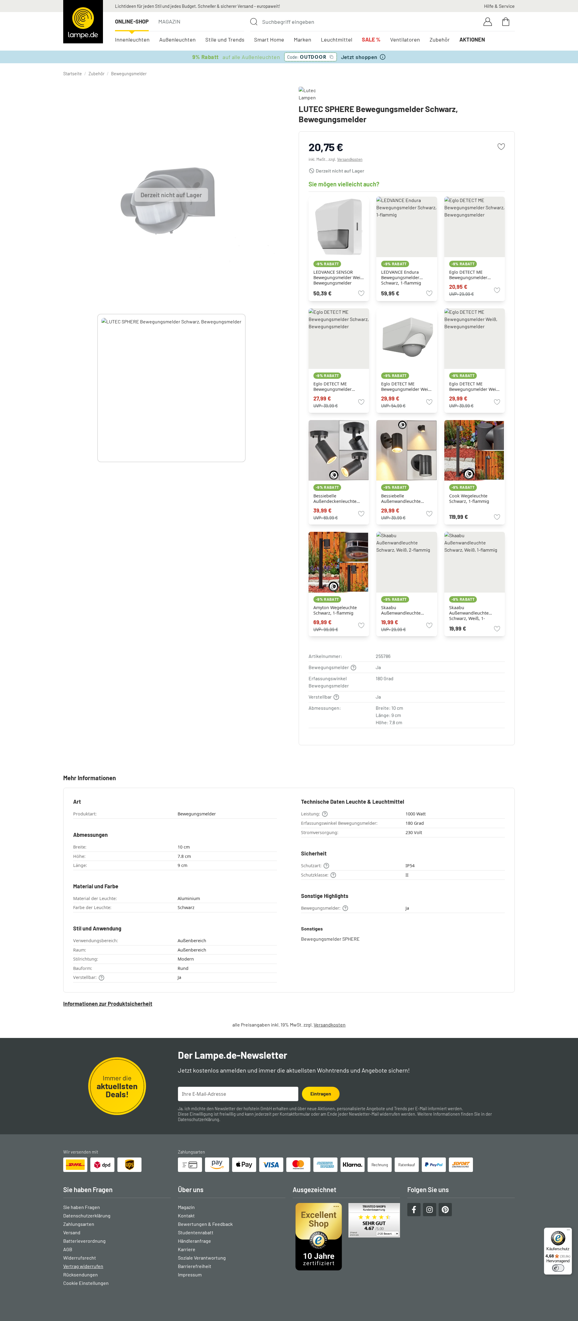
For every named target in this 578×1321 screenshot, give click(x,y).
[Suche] (253, 21)
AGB (67, 1249)
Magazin (169, 21)
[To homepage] (83, 21)
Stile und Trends (224, 39)
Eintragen (320, 1093)
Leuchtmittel (336, 39)
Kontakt (186, 1215)
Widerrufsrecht (79, 1257)
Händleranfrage (194, 1241)
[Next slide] (245, 388)
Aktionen (472, 39)
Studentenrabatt (195, 1232)
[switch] (558, 1268)
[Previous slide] (97, 388)
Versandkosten (349, 159)
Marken (302, 39)
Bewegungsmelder (129, 73)
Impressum (190, 1274)
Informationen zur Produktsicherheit (107, 1003)
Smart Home (269, 39)
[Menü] (568, 1231)
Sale (371, 39)
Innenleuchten (132, 39)
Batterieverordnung (84, 1241)
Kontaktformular (295, 1114)
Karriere (186, 1249)
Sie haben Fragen (81, 1207)
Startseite (72, 73)
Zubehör (440, 39)
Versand (71, 1232)
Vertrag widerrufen (83, 1266)
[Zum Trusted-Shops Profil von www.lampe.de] (346, 1236)
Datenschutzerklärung (198, 1119)
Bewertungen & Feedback (205, 1224)
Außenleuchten (177, 39)
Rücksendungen (80, 1274)
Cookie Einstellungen (86, 1283)
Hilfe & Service (499, 6)
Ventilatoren (405, 39)
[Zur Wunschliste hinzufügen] (501, 146)
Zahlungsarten (78, 1224)
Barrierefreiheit (194, 1266)
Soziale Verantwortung (202, 1257)
